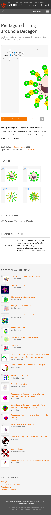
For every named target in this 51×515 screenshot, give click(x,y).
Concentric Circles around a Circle (24, 337)
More (34, 119)
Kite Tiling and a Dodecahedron (23, 297)
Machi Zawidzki (17, 359)
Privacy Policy (25, 510)
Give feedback (36, 510)
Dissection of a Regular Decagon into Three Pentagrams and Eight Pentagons (28, 406)
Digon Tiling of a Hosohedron (22, 424)
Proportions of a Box (19, 384)
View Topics (37, 11)
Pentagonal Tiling (18, 285)
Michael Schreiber (18, 378)
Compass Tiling (17, 345)
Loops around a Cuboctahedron (24, 315)
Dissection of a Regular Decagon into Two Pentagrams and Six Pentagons (27, 395)
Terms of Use (15, 510)
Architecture (6, 487)
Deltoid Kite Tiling (18, 327)
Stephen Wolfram (18, 386)
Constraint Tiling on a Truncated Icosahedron (29, 437)
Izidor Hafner (16, 367)
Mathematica (42, 2)
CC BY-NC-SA (30, 149)
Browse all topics (8, 489)
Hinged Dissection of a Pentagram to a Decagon (30, 460)
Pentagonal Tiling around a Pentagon (26, 276)
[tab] (10, 174)
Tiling (3, 481)
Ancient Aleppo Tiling (19, 449)
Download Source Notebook (14, 119)
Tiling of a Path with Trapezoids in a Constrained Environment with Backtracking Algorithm (30, 355)
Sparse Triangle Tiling (19, 375)
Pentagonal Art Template (21, 305)
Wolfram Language (27, 2)
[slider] (22, 50)
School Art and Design (10, 484)
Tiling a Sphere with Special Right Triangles (28, 364)
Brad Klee (14, 439)
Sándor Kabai (19, 147)
